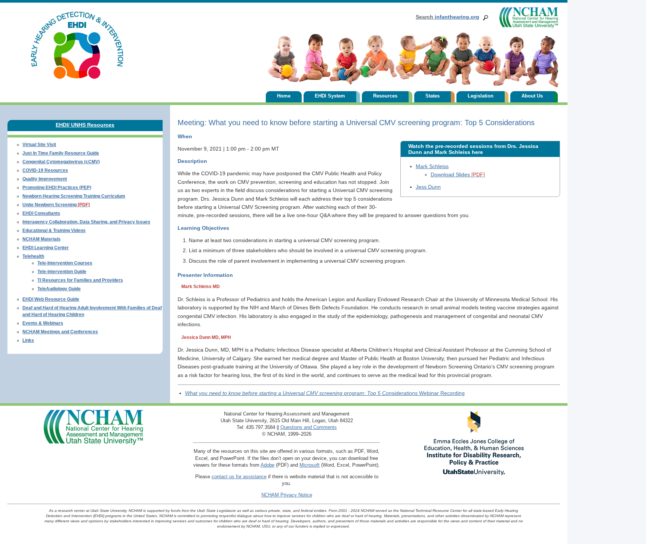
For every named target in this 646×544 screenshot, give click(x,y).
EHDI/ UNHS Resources (85, 125)
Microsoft (309, 465)
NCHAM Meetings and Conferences (60, 331)
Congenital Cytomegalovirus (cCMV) (61, 161)
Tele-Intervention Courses (64, 263)
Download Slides (458, 174)
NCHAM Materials (41, 239)
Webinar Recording (325, 393)
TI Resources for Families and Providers (80, 280)
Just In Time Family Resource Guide (60, 153)
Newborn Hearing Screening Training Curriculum (73, 196)
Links (28, 340)
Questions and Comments (308, 427)
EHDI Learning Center (45, 247)
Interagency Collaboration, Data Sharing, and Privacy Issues (86, 222)
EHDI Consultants (41, 213)
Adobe (267, 465)
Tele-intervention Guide (61, 271)
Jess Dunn (428, 187)
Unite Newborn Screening (56, 204)
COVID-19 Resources (45, 170)
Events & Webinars (42, 323)
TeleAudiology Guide (59, 288)
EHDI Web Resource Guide (50, 299)
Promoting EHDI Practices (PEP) (56, 187)
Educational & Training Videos (54, 230)
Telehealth (33, 256)
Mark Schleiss (432, 166)
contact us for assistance (239, 476)
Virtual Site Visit (39, 144)
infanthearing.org (447, 17)
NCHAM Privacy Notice (286, 495)
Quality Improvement (44, 179)
